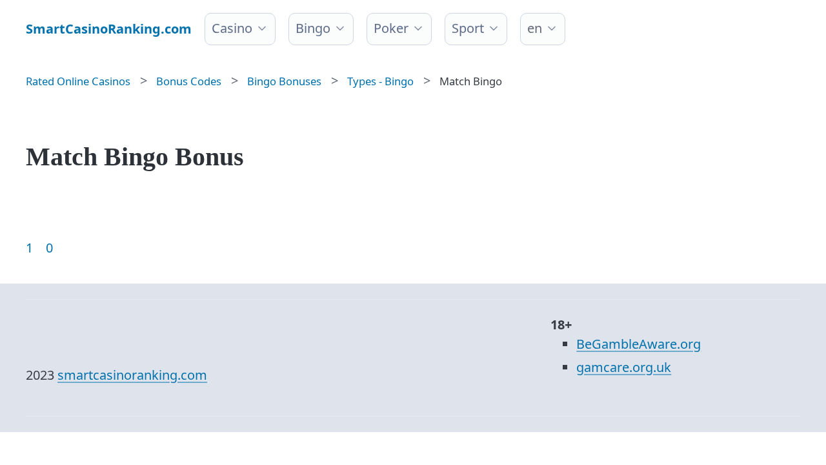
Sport (468, 28)
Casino (232, 28)
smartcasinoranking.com (132, 375)
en (534, 28)
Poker (391, 28)
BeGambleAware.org (638, 344)
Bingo (313, 28)
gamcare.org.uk (623, 367)
